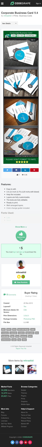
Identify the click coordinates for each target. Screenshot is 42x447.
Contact (24, 426)
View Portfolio (22, 282)
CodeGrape (27, 437)
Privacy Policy (26, 418)
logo (12, 336)
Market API (25, 423)
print (30, 336)
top (19, 340)
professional (6, 340)
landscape (5, 336)
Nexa (8, 220)
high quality (30, 333)
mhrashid (7, 15)
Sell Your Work (6, 423)
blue (14, 329)
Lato (8, 217)
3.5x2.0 (26, 315)
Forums (4, 415)
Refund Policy (26, 421)
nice (17, 336)
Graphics (24, 401)
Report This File (21, 348)
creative (21, 333)
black (9, 329)
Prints (15, 15)
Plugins (23, 396)
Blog (2, 412)
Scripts (23, 390)
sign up (21, 252)
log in (15, 252)
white (24, 340)
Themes (24, 393)
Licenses (4, 421)
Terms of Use (26, 415)
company (5, 333)
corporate (13, 333)
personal (24, 336)
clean (32, 329)
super (14, 340)
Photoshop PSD (29, 319)
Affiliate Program (7, 426)
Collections (5, 418)
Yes (25, 306)
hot (37, 333)
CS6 (25, 310)
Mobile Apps (25, 404)
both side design (23, 329)
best (3, 329)
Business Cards (25, 15)
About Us (24, 412)
